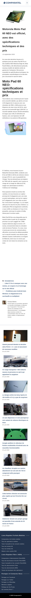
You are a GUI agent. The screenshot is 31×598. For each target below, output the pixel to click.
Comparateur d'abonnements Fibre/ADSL (13, 558)
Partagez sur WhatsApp (8, 582)
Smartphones (9, 281)
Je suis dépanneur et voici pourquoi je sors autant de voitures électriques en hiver (15, 420)
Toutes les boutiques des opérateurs (12, 570)
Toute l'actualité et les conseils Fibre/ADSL (14, 563)
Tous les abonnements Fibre (10, 565)
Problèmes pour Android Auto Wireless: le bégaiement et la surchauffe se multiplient (14, 293)
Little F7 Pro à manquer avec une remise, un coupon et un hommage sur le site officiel (14, 286)
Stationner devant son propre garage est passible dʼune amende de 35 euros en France (14, 521)
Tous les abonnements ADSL (10, 568)
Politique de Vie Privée (8, 587)
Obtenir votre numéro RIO (9, 551)
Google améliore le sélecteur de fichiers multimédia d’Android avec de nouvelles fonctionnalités (15, 445)
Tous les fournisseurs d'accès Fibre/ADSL (14, 560)
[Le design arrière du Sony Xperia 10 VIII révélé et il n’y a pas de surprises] (15, 391)
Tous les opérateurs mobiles (10, 541)
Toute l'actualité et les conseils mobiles (13, 544)
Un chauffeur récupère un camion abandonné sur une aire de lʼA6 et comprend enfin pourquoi (13, 471)
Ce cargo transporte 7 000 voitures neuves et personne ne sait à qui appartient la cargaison (14, 372)
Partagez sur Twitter (7, 579)
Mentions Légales (7, 584)
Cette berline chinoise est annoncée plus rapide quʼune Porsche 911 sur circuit (14, 496)
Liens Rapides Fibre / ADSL (12, 554)
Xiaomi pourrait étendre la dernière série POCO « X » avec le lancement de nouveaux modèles (14, 347)
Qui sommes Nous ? (7, 589)
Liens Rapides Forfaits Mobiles (13, 535)
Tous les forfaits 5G (7, 546)
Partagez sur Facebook (8, 577)
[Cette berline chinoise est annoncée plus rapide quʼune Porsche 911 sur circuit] (15, 490)
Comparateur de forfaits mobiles (11, 539)
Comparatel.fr (18, 595)
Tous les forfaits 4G (7, 548)
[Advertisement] (15, 153)
